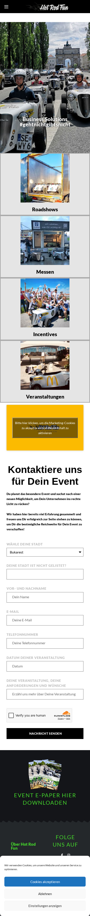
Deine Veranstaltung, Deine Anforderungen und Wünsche (36, 683)
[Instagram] (68, 855)
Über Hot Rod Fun (23, 846)
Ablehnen (45, 894)
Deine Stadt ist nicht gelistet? (36, 565)
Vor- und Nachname (26, 588)
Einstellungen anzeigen (45, 906)
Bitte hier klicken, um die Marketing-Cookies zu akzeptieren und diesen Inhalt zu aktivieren (45, 428)
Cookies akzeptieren (45, 882)
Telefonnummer (22, 634)
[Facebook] (62, 855)
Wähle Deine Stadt (25, 544)
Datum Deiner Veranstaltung (36, 658)
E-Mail (13, 612)
